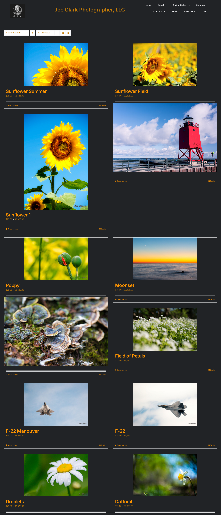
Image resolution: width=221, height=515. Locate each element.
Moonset (124, 285)
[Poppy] (56, 259)
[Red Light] (165, 138)
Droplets (15, 501)
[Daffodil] (165, 475)
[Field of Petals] (165, 329)
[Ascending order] (32, 33)
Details (103, 105)
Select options (13, 105)
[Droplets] (56, 475)
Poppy (12, 285)
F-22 (120, 431)
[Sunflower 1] (56, 162)
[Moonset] (165, 259)
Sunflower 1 (18, 215)
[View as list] (67, 33)
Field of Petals (130, 356)
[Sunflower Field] (165, 64)
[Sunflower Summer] (56, 64)
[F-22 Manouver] (56, 404)
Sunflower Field (131, 91)
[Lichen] (56, 331)
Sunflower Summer (26, 91)
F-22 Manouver (22, 431)
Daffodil (123, 501)
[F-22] (165, 404)
